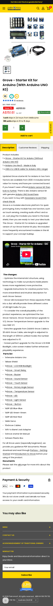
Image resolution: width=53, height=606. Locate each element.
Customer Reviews (28, 147)
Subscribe (26, 575)
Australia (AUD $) (25, 600)
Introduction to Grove (25, 453)
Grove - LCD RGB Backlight (19, 365)
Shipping (45, 147)
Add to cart (26, 135)
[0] (48, 8)
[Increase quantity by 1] (22, 128)
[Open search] (38, 8)
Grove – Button (14, 404)
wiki (19, 464)
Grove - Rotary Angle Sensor (20, 387)
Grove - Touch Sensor (17, 383)
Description (8, 147)
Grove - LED (12, 395)
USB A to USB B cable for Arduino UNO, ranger (26, 169)
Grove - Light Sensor (16, 400)
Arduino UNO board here (26, 194)
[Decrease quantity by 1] (5, 128)
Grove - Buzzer (14, 374)
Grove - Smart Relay (16, 370)
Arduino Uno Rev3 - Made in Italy (20, 165)
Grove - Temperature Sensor (20, 391)
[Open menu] (4, 8)
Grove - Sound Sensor (17, 378)
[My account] (43, 8)
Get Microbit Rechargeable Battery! (26, 2)
